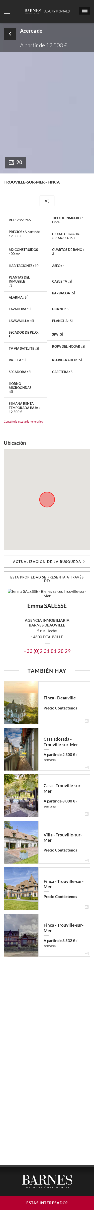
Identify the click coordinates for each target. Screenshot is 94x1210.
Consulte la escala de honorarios (23, 421)
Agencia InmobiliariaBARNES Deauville (47, 622)
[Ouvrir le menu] (7, 11)
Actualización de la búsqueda (47, 562)
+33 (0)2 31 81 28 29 (47, 651)
